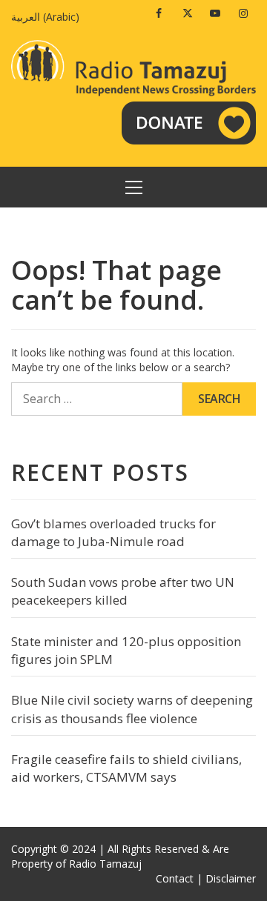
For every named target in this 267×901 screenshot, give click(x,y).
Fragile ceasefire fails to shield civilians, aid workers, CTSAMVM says (126, 768)
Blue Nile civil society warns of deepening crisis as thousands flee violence (132, 708)
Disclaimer (230, 878)
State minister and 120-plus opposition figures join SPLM (126, 650)
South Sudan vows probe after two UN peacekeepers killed (122, 590)
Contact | (179, 878)
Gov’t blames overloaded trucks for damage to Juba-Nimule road (113, 532)
